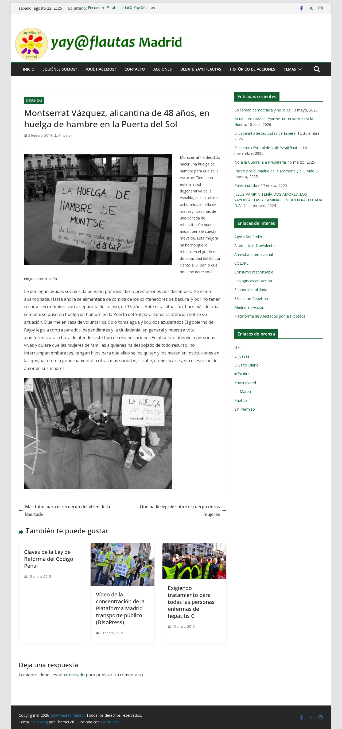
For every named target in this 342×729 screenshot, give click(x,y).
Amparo (64, 135)
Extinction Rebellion (251, 298)
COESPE (241, 263)
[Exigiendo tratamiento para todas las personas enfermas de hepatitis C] (194, 547)
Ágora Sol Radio (248, 236)
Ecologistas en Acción (253, 280)
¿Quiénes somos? (60, 69)
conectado (74, 675)
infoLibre (242, 373)
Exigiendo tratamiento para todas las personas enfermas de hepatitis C (191, 601)
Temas (290, 69)
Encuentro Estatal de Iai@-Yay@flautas (121, 8)
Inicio (28, 69)
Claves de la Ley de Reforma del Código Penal (48, 558)
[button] (299, 69)
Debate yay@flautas (200, 69)
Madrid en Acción (249, 307)
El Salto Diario (246, 365)
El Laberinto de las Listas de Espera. (265, 133)
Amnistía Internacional (253, 254)
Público (240, 400)
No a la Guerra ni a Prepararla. (260, 162)
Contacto (135, 69)
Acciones (162, 69)
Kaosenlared (245, 382)
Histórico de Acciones (252, 69)
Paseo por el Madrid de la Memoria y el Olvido (274, 170)
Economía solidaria (250, 289)
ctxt (237, 347)
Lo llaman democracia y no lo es (262, 110)
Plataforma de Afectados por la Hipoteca (269, 316)
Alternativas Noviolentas (255, 245)
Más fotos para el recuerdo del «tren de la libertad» (67, 510)
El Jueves (242, 356)
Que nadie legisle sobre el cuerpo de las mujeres (180, 510)
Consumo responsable (253, 272)
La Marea (242, 391)
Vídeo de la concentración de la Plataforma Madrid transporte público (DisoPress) (120, 608)
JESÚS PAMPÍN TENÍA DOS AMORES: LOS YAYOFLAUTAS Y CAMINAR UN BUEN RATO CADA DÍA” (278, 200)
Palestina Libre (247, 185)
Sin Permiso (244, 409)
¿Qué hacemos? (101, 69)
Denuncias (34, 100)
